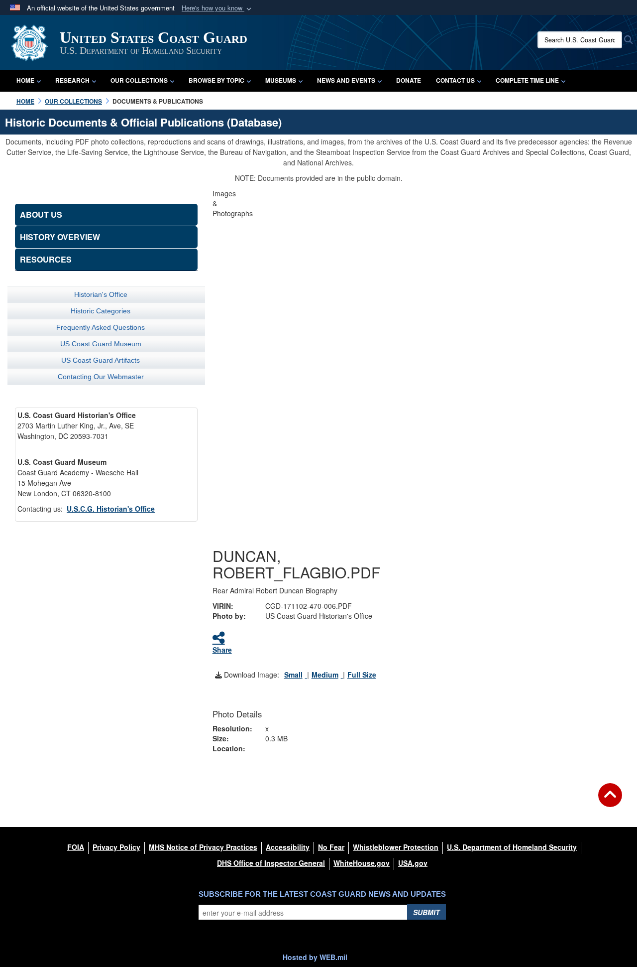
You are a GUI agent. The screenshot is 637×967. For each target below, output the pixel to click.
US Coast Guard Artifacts (100, 360)
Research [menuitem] (72, 80)
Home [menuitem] (25, 80)
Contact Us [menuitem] (455, 80)
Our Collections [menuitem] (139, 80)
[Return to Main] (610, 801)
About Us (41, 214)
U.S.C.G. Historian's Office (111, 509)
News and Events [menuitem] (346, 80)
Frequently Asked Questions (100, 327)
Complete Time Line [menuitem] (527, 80)
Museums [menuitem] (280, 80)
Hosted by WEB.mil (315, 957)
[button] (217, 8)
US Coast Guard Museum (100, 344)
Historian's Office (100, 294)
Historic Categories (100, 311)
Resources (46, 259)
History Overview (60, 237)
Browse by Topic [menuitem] (216, 80)
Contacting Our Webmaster (101, 377)
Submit (426, 912)
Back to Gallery (409, 489)
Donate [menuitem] (408, 80)
